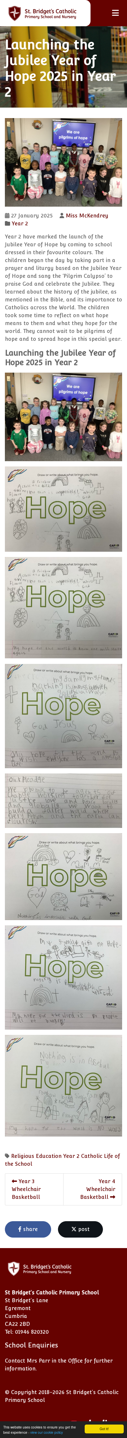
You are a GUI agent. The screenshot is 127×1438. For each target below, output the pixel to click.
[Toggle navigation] (115, 13)
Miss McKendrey (87, 216)
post (83, 1229)
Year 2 (20, 223)
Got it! (104, 1428)
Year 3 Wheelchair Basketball (26, 1189)
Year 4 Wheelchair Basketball (97, 1189)
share (29, 1229)
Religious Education (36, 1156)
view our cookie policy (46, 1432)
